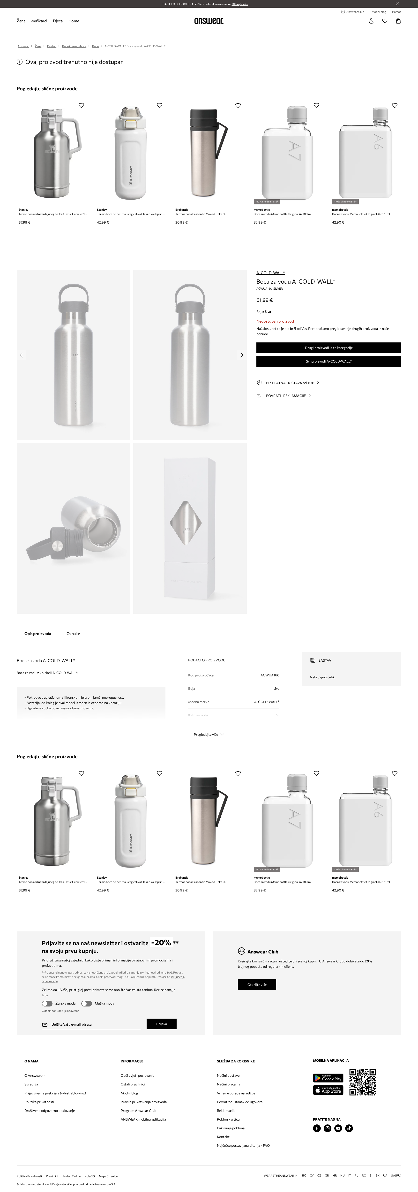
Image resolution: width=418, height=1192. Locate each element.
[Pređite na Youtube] (338, 1128)
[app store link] (328, 1089)
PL (356, 1175)
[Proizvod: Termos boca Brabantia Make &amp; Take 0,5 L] (209, 153)
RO (364, 1175)
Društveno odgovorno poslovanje (49, 1110)
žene (21, 20)
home (73, 20)
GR (327, 1175)
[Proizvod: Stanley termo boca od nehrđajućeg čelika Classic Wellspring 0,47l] (130, 153)
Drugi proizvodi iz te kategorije (329, 348)
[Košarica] (398, 21)
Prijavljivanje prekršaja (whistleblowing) (55, 1093)
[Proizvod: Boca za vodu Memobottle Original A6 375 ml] (365, 153)
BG (304, 1175)
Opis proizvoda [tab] (37, 633)
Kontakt (223, 1137)
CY (312, 1175)
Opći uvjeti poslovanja (137, 1075)
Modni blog (129, 1093)
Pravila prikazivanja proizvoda (144, 1102)
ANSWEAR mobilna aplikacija (143, 1119)
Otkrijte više (257, 985)
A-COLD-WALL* (270, 272)
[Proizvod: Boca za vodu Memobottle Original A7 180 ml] (287, 153)
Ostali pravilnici (133, 1084)
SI (371, 1175)
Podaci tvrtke (71, 1176)
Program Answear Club (138, 1110)
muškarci (39, 20)
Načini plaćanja (228, 1084)
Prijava (161, 1024)
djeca (58, 20)
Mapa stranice (108, 1176)
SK (378, 1175)
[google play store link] (328, 1078)
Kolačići (90, 1176)
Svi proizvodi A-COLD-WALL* (329, 361)
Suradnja (31, 1084)
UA (385, 1175)
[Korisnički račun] (371, 21)
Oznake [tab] (73, 633)
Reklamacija (226, 1110)
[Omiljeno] (385, 21)
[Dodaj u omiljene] (81, 105)
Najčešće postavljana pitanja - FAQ (243, 1145)
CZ (319, 1175)
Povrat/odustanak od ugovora (239, 1102)
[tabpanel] (209, 689)
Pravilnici (52, 1176)
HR (335, 1175)
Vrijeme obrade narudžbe (236, 1093)
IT (349, 1175)
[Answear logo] (209, 20)
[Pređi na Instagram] (327, 1128)
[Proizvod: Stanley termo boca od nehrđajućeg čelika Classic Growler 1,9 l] (52, 153)
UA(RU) (396, 1175)
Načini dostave (228, 1075)
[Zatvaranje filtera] (397, 4)
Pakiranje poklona (231, 1128)
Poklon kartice (228, 1119)
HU (342, 1175)
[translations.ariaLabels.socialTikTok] (349, 1128)
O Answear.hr (34, 1075)
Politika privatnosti (39, 1102)
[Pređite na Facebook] (317, 1128)
